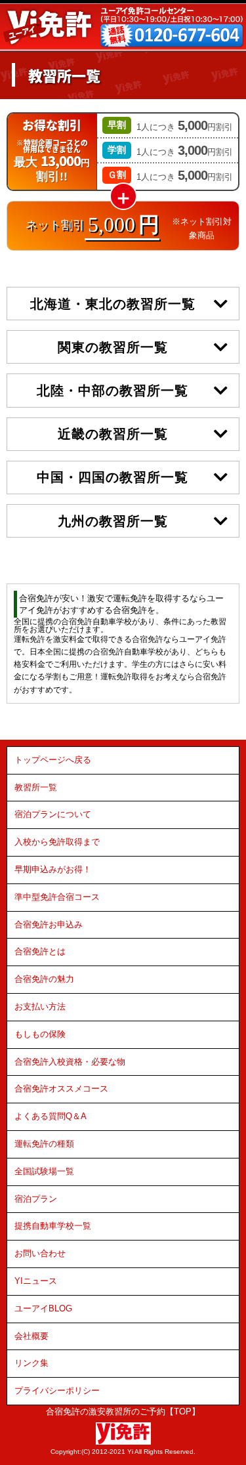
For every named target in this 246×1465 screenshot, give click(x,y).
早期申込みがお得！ (52, 869)
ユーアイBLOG (43, 1308)
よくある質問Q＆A (50, 1116)
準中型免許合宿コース (57, 897)
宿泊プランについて (52, 814)
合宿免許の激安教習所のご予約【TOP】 (123, 1411)
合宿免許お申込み (48, 924)
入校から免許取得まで (57, 842)
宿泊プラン (35, 1199)
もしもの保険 (40, 1034)
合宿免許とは (40, 951)
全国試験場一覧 (44, 1171)
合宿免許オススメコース (61, 1088)
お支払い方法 (40, 1006)
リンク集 (31, 1363)
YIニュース (35, 1281)
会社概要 (31, 1336)
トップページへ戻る (52, 760)
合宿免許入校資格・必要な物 (69, 1062)
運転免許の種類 (44, 1144)
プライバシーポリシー (57, 1390)
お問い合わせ (40, 1253)
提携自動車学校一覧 (52, 1226)
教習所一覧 (35, 787)
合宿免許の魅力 (44, 979)
